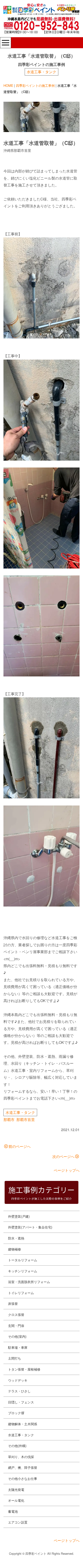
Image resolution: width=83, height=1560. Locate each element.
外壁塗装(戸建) (19, 1216)
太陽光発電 (16, 1489)
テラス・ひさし (19, 1391)
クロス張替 (16, 1314)
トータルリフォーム (22, 1260)
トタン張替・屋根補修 (24, 1369)
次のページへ (63, 1156)
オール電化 (16, 1500)
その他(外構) (17, 1445)
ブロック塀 (16, 1413)
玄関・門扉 (16, 1325)
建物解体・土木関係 (22, 1424)
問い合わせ (20, 1552)
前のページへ (20, 1146)
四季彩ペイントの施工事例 (35, 85)
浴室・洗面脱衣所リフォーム (29, 1281)
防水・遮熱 (16, 1238)
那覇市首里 (25, 1119)
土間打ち (14, 1358)
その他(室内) (17, 1336)
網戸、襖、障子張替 (22, 1467)
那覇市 (9, 1119)
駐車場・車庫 (17, 1347)
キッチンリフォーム (22, 1271)
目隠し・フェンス (21, 1402)
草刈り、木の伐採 (21, 1456)
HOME (8, 85)
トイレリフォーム (21, 1292)
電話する (62, 1552)
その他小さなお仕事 (22, 1478)
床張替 (13, 1303)
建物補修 (14, 1249)
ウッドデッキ (17, 1380)
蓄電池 (13, 1511)
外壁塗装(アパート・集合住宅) (30, 1227)
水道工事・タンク (41, 71)
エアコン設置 (17, 1522)
